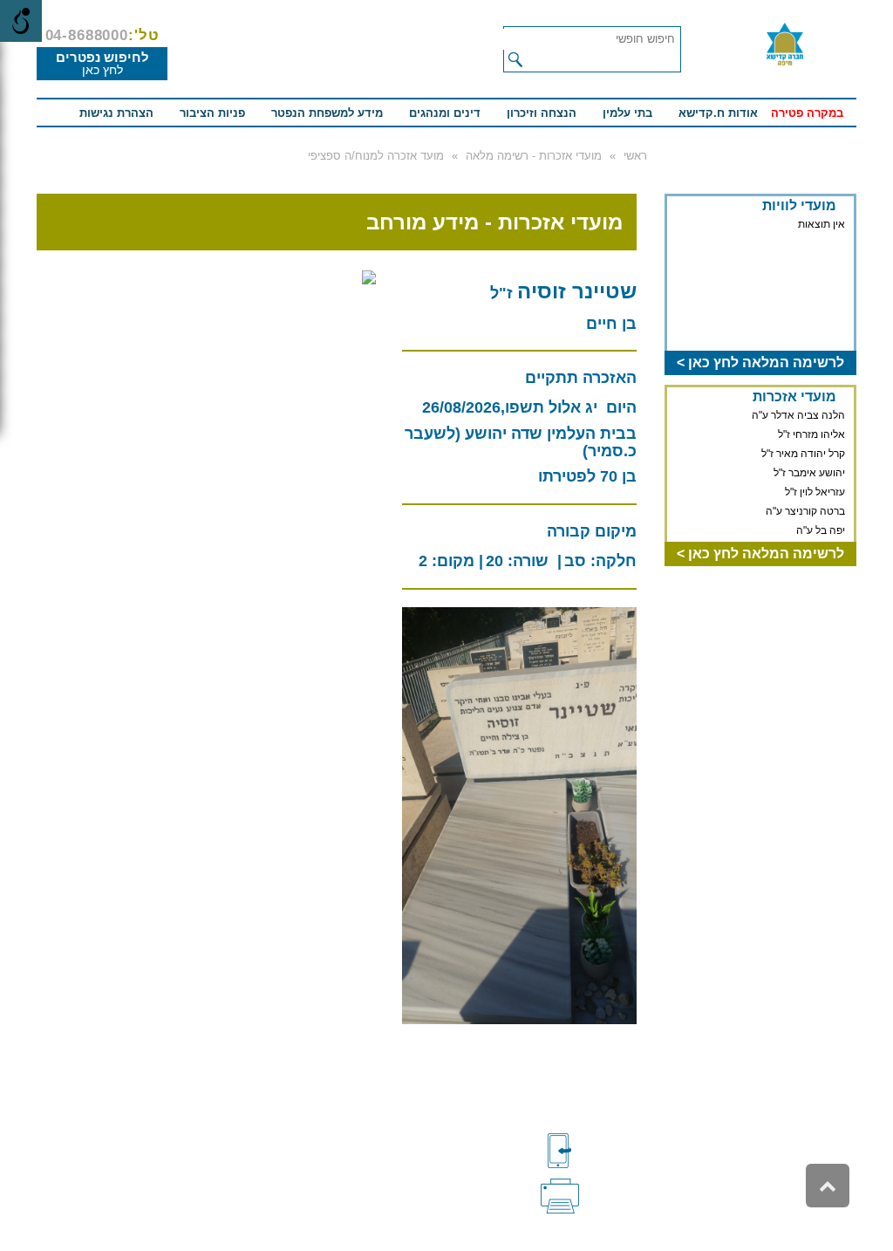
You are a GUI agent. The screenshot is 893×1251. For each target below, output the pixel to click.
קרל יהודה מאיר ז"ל (803, 454)
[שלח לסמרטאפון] (589, 1150)
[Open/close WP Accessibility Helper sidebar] (21, 21)
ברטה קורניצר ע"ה (805, 511)
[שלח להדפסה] (589, 1194)
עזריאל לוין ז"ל (815, 492)
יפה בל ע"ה (820, 530)
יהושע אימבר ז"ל (809, 473)
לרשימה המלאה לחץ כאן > (760, 362)
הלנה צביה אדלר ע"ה (798, 415)
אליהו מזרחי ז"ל (811, 434)
